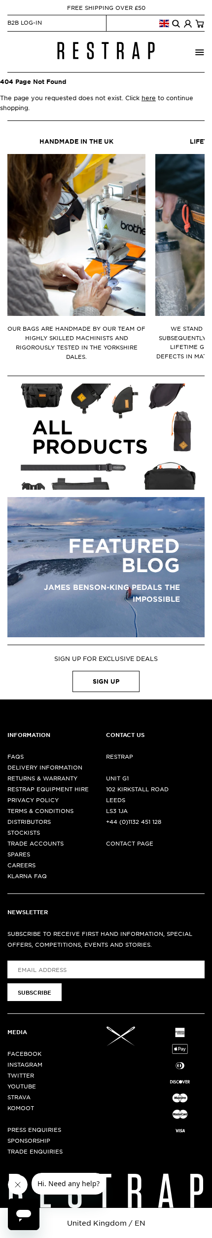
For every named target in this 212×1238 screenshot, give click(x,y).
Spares (18, 854)
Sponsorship (28, 1140)
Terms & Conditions (40, 810)
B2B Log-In (24, 22)
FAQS (15, 756)
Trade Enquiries (35, 1151)
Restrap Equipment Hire (48, 788)
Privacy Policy (33, 799)
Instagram (24, 1064)
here (148, 98)
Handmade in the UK (76, 141)
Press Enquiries (34, 1129)
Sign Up (106, 681)
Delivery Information (44, 767)
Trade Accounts (35, 843)
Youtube (21, 1086)
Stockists (23, 832)
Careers (21, 864)
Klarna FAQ (27, 875)
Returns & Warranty (42, 777)
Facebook (24, 1053)
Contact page (129, 843)
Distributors (29, 821)
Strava (19, 1096)
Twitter (20, 1075)
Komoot (20, 1107)
